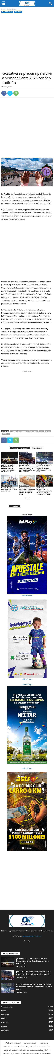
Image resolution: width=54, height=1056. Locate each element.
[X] (10, 93)
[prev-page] (25, 498)
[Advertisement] (27, 43)
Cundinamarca (7, 12)
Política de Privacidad (13, 1043)
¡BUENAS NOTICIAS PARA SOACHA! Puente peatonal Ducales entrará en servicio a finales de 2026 (9, 468)
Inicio (3, 9)
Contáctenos (43, 1043)
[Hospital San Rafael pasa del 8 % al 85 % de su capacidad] (9, 481)
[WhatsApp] (16, 93)
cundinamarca (23, 431)
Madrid (48, 431)
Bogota (13, 431)
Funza (41, 431)
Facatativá (18, 12)
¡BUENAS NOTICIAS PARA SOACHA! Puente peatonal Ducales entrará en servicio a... (32, 961)
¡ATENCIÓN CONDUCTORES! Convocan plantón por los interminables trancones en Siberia (44, 491)
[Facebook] (4, 93)
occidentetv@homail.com (32, 936)
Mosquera (6, 434)
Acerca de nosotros (30, 1043)
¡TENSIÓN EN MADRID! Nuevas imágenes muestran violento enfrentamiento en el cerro (44, 468)
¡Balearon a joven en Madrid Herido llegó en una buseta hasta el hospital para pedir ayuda (27, 491)
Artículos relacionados (20, 448)
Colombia (23, 463)
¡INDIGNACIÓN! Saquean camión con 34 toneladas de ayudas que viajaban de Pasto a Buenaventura (27, 468)
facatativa (33, 431)
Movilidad (5, 1030)
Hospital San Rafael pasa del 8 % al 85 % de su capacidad (9, 489)
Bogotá (4, 463)
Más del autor (37, 448)
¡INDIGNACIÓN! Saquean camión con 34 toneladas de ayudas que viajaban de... (33, 972)
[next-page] (28, 498)
